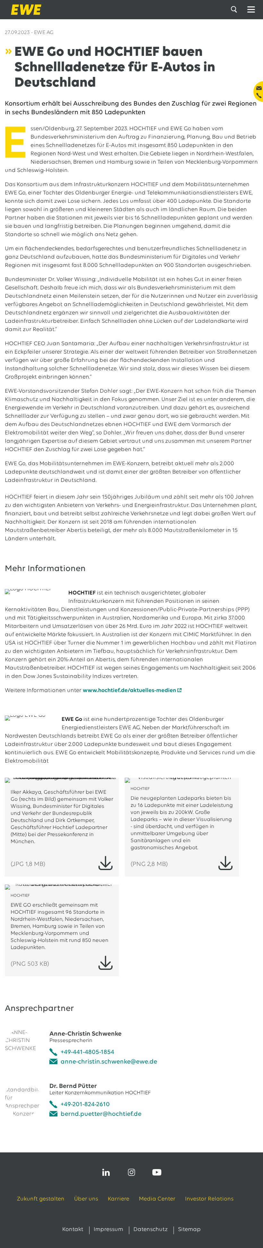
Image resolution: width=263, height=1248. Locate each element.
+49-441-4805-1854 (87, 1052)
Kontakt (72, 1230)
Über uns (86, 1199)
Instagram (131, 1172)
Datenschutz (150, 1230)
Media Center (157, 1199)
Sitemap (189, 1230)
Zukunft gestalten (40, 1199)
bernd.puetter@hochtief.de (101, 1114)
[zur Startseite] (24, 9)
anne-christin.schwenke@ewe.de (109, 1062)
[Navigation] (251, 9)
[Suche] (235, 9)
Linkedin (106, 1172)
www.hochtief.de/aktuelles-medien (129, 691)
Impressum (108, 1230)
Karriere (118, 1199)
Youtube (157, 1172)
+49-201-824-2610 (85, 1104)
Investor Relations (209, 1199)
